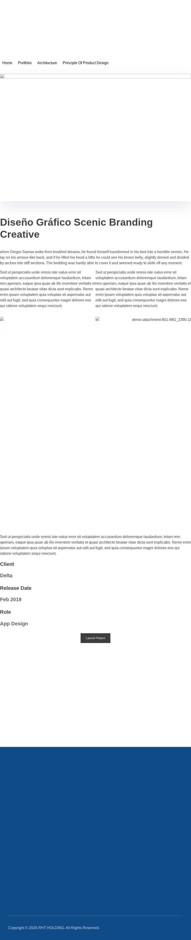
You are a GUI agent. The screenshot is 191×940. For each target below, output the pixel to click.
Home (7, 63)
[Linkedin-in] (166, 928)
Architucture (47, 63)
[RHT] (17, 29)
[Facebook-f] (180, 928)
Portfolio (25, 63)
